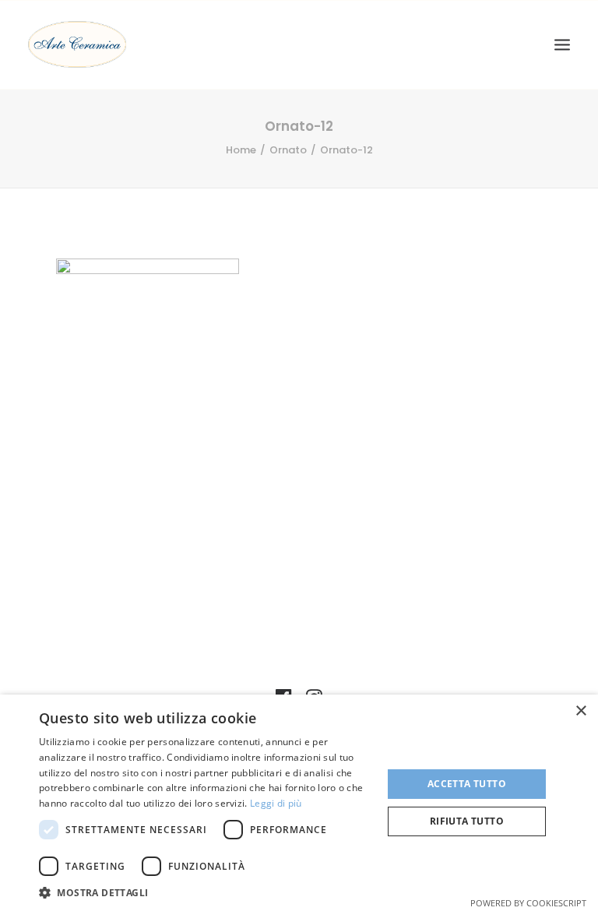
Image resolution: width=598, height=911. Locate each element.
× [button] (580, 711)
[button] (205, 892)
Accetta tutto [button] (466, 783)
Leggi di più (276, 803)
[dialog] (299, 803)
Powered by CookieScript (528, 903)
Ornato (288, 149)
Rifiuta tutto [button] (467, 821)
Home (241, 149)
